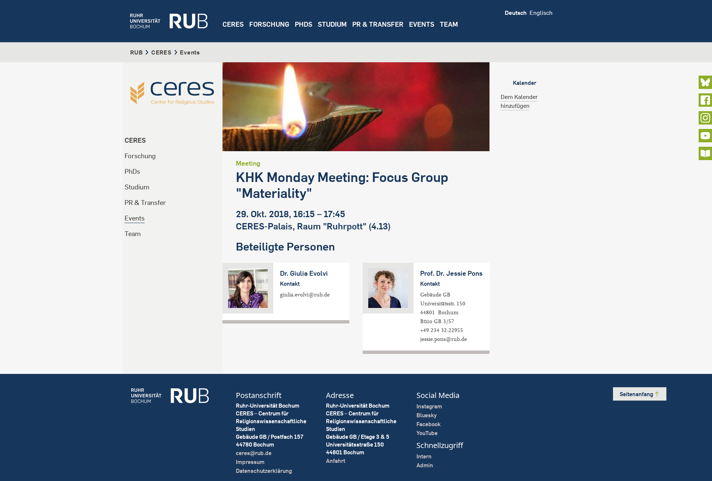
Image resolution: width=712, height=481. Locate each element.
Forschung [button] (269, 24)
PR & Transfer (145, 202)
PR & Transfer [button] (377, 24)
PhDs (132, 171)
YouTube (427, 433)
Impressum (250, 461)
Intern (424, 456)
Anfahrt (335, 460)
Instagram (429, 406)
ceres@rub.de (253, 453)
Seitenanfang (637, 394)
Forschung (140, 156)
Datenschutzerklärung (264, 470)
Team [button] (449, 24)
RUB (136, 52)
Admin (424, 465)
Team (133, 233)
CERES (233, 24)
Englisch (541, 12)
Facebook (428, 424)
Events (421, 24)
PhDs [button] (303, 24)
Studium (137, 187)
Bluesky (426, 415)
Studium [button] (332, 24)
